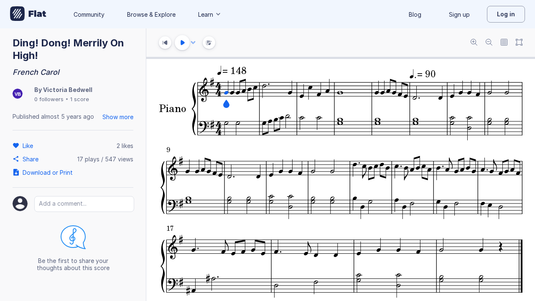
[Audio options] (193, 42)
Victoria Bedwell (67, 89)
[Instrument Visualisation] (209, 42)
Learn (205, 14)
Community (89, 14)
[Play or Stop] (182, 42)
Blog (415, 14)
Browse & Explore (151, 14)
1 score (79, 99)
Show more (117, 116)
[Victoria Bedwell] (18, 94)
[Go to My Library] (28, 14)
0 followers (49, 99)
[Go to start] (165, 42)
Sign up (459, 14)
